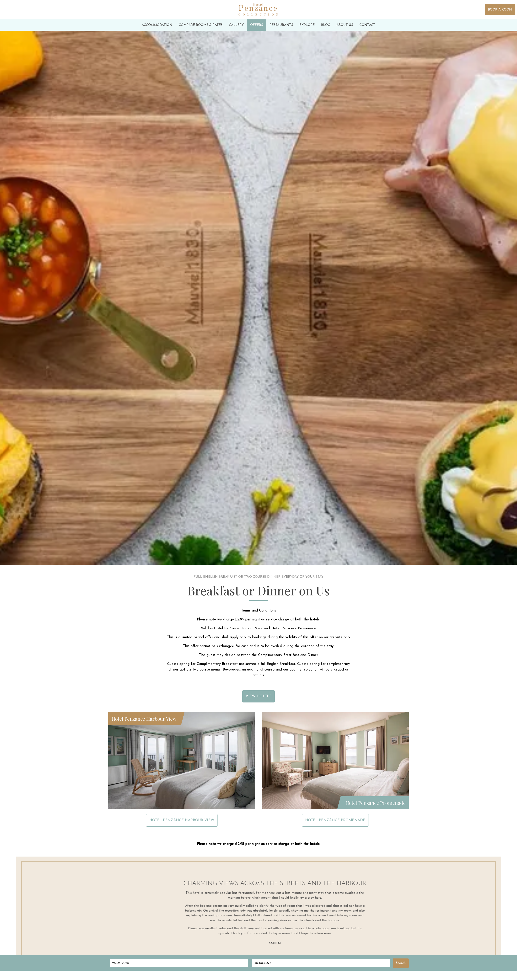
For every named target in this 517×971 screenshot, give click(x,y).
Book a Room (500, 9)
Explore (307, 25)
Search (401, 963)
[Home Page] (258, 10)
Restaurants (281, 25)
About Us (344, 25)
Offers (256, 25)
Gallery (236, 25)
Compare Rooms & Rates (201, 25)
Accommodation (157, 25)
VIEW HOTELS (258, 696)
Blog (325, 25)
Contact (367, 25)
